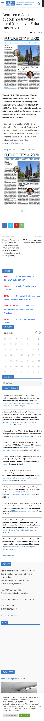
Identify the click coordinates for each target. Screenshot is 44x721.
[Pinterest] (16, 225)
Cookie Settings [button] (11, 715)
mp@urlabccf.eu (16, 143)
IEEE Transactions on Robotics (20, 436)
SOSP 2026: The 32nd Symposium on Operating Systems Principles (19, 309)
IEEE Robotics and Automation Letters (23, 511)
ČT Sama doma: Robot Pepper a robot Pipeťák (32, 241)
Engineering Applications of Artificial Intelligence (18, 547)
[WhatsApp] (21, 225)
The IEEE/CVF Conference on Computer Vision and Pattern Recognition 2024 (20, 403)
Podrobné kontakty (9, 615)
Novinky (11, 9)
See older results (8, 555)
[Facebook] (4, 225)
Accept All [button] (24, 715)
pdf (23, 406)
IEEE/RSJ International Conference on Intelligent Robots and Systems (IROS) (21, 478)
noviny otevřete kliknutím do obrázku (18, 149)
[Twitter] (10, 225)
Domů (4, 9)
